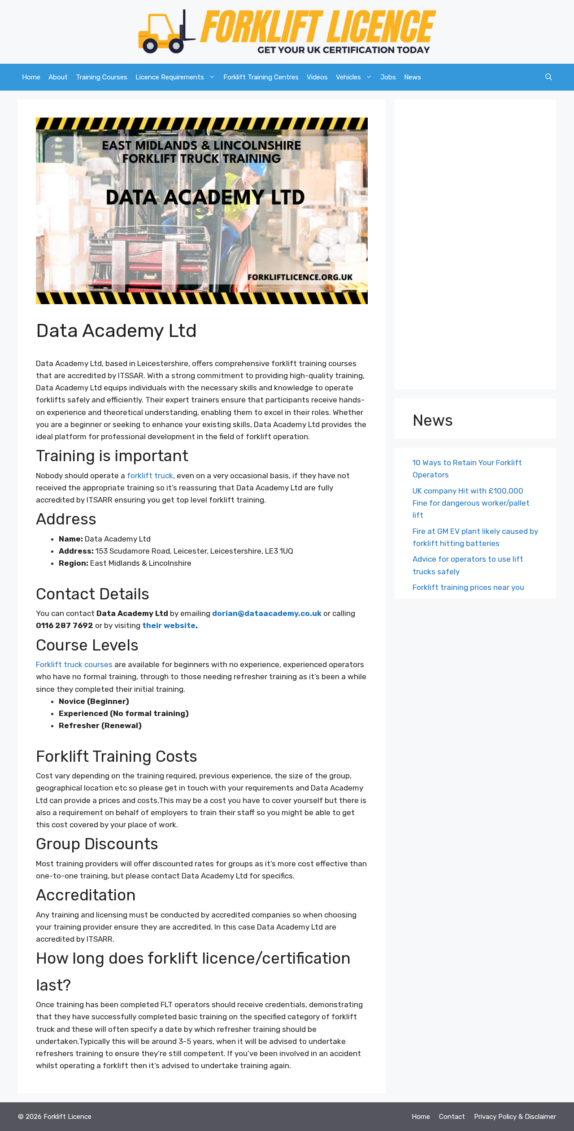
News (412, 77)
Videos (317, 77)
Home (31, 77)
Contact (452, 1117)
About (58, 77)
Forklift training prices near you (468, 587)
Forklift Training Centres (261, 77)
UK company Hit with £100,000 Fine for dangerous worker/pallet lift (471, 503)
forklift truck (150, 475)
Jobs (388, 77)
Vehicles (348, 77)
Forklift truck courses (74, 664)
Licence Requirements (169, 77)
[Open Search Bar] (548, 77)
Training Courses (101, 77)
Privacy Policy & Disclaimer (515, 1117)
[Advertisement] (475, 246)
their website (168, 625)
